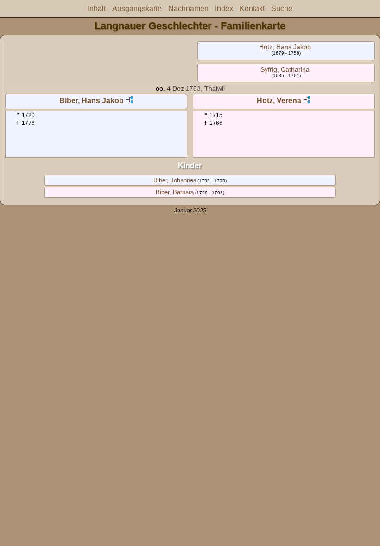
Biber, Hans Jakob (91, 101)
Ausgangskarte (137, 8)
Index (224, 8)
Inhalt (97, 8)
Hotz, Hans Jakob (285, 46)
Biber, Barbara (175, 192)
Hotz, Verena (279, 101)
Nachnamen (188, 8)
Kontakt (252, 8)
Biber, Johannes (174, 180)
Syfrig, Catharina (285, 69)
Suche (281, 8)
